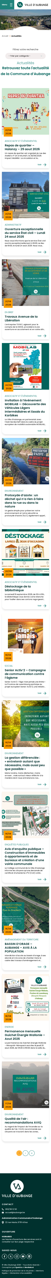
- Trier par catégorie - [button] (19, 56)
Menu (4, 4)
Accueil (5, 36)
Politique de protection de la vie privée (18, 1271)
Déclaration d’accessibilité (21, 1273)
